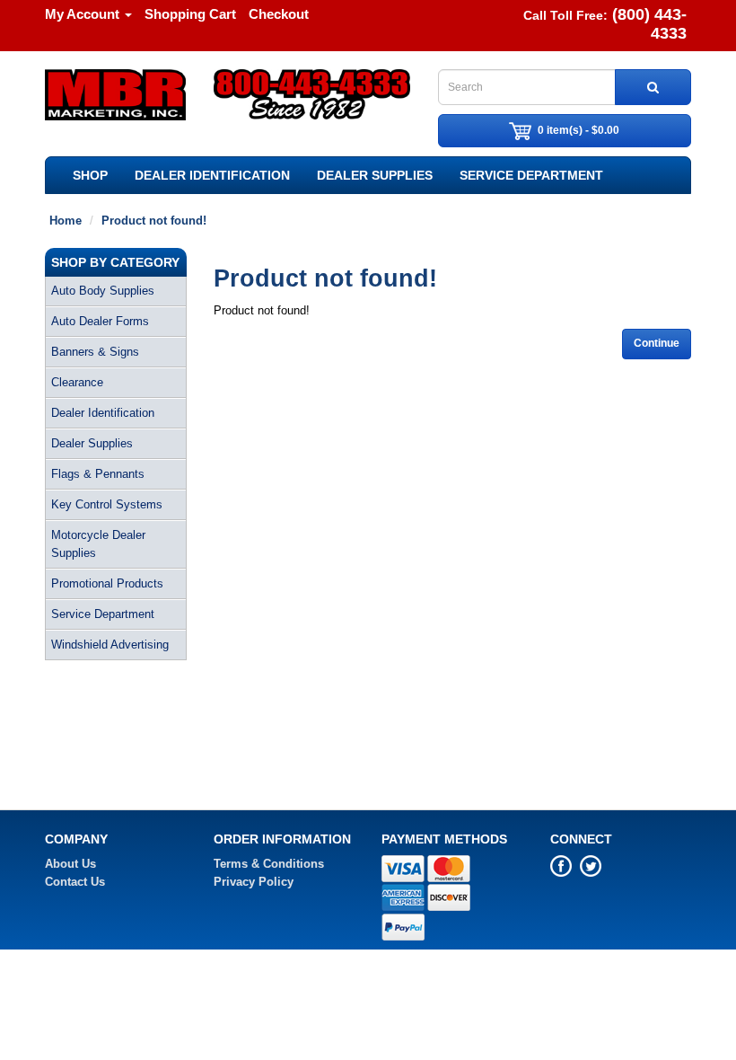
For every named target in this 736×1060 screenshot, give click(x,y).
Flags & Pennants (98, 474)
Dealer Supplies (375, 175)
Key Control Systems (106, 504)
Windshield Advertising (110, 644)
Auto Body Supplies (102, 290)
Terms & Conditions (269, 863)
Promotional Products (107, 583)
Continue (656, 343)
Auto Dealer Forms (100, 321)
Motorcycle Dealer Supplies (98, 544)
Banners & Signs (95, 351)
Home (65, 220)
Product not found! (153, 220)
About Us (70, 863)
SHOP (90, 175)
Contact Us (75, 881)
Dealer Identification (212, 175)
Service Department (531, 175)
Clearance (77, 382)
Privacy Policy (254, 881)
